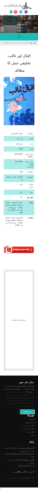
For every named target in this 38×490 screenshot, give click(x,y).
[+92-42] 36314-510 (24, 454)
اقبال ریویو (31, 432)
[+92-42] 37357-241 (25, 466)
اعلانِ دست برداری (28, 426)
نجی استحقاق (30, 422)
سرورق (32, 419)
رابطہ (32, 435)
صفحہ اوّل (33, 43)
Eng (11, 12)
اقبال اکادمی (24, 478)
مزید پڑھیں (27, 411)
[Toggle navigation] (19, 37)
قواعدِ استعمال (29, 429)
